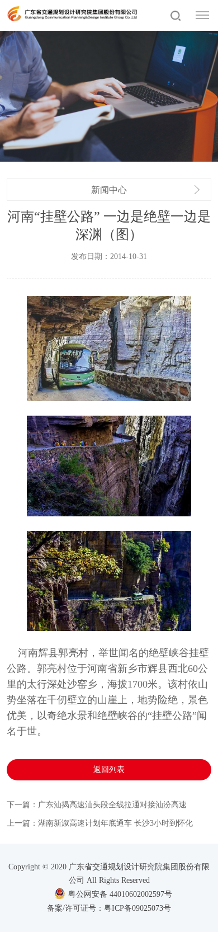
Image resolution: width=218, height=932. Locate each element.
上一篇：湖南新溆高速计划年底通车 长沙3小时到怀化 (100, 823)
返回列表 (109, 769)
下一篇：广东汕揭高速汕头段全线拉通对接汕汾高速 (97, 805)
